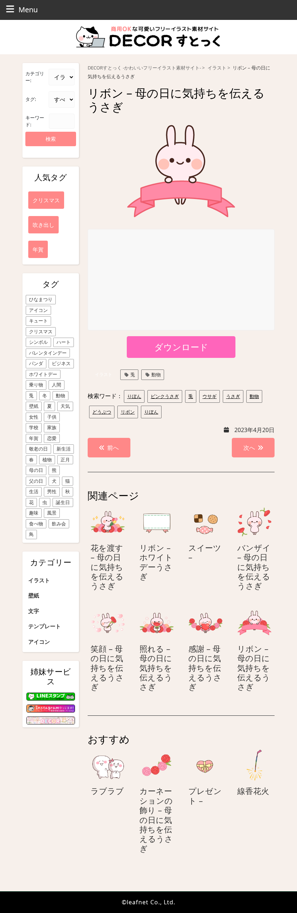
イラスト (39, 580)
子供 (52, 417)
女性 (33, 417)
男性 (52, 491)
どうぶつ (101, 412)
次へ (249, 448)
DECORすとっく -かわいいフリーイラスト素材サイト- (144, 68)
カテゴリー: (34, 77)
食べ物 (36, 523)
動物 (60, 395)
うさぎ (233, 396)
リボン (128, 412)
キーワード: (34, 121)
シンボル (38, 342)
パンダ (36, 363)
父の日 (36, 481)
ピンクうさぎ (165, 396)
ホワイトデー (43, 374)
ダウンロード (181, 347)
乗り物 (36, 384)
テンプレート (44, 626)
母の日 (36, 470)
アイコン (38, 310)
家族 (52, 427)
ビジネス (61, 363)
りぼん (134, 396)
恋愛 (52, 438)
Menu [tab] (28, 9)
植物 (47, 459)
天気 (65, 406)
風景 (52, 513)
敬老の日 (38, 448)
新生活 (64, 448)
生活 (33, 491)
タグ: (30, 99)
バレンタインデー (48, 353)
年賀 (33, 438)
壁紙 (33, 406)
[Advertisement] (181, 280)
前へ (113, 448)
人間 (56, 384)
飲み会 (59, 523)
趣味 (33, 513)
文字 (33, 610)
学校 (33, 427)
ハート (64, 342)
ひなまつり (41, 299)
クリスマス (41, 331)
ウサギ (209, 396)
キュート (38, 320)
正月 (65, 459)
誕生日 (63, 502)
